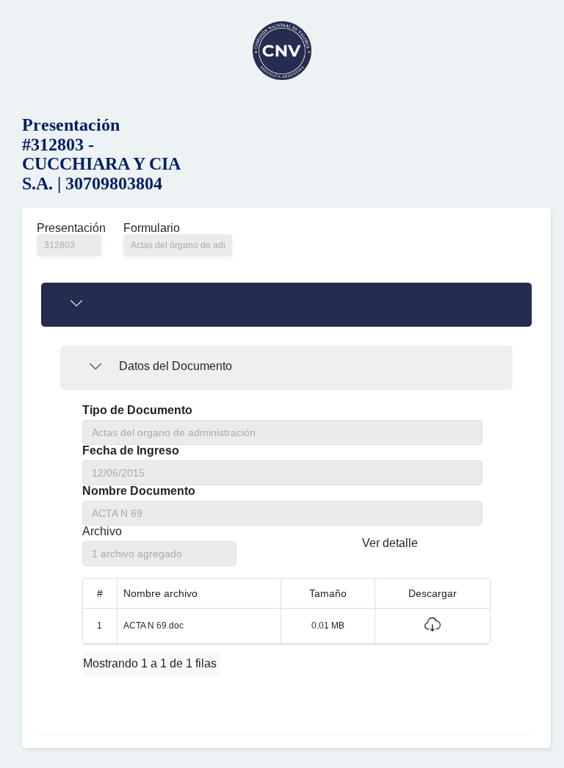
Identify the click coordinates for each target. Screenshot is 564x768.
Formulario (151, 228)
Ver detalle (390, 543)
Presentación (69, 228)
